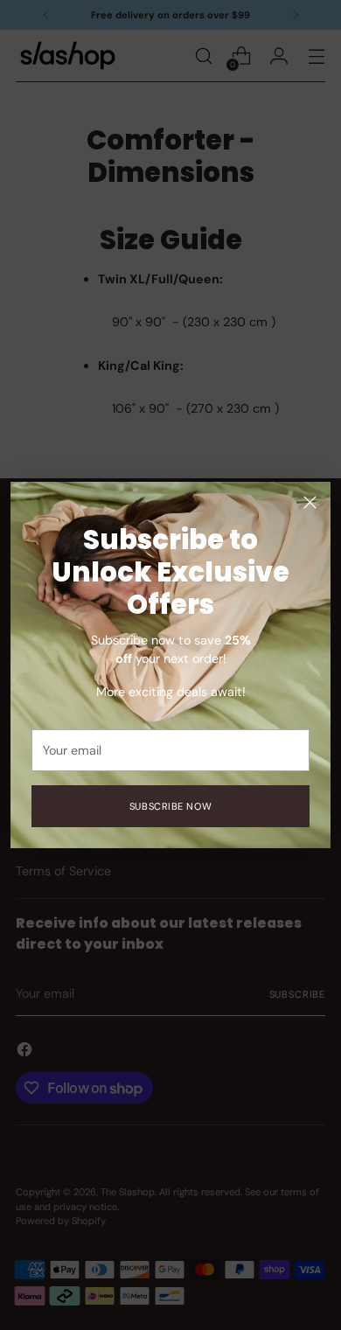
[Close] (310, 502)
